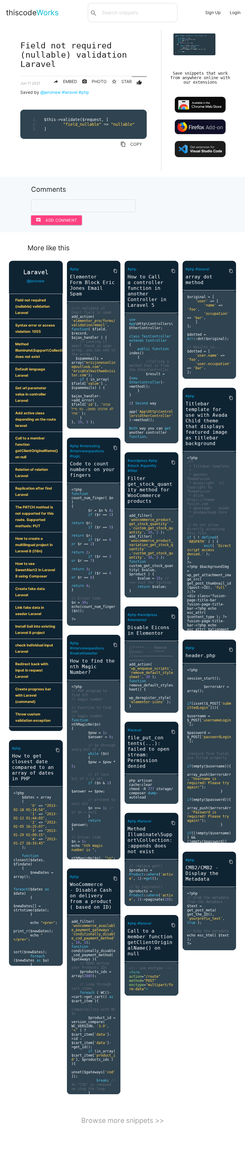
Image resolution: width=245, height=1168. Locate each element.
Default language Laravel (30, 372)
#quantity (148, 465)
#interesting (90, 446)
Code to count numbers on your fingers (92, 469)
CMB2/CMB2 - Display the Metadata (202, 873)
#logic (75, 456)
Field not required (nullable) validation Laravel (32, 306)
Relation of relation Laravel (31, 472)
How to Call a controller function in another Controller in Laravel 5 (147, 291)
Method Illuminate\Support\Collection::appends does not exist (38, 350)
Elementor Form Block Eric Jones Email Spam (92, 285)
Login (235, 12)
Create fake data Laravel (30, 591)
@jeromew (50, 92)
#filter (132, 470)
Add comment (56, 220)
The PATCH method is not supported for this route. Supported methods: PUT (34, 516)
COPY (131, 144)
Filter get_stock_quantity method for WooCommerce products (150, 490)
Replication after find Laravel (33, 491)
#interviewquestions (87, 451)
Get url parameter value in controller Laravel (30, 394)
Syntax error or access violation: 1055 (35, 328)
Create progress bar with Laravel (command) (33, 695)
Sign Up (213, 12)
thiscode (32, 12)
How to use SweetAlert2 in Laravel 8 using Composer (35, 569)
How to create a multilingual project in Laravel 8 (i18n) (34, 544)
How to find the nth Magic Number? (92, 666)
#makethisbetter (83, 653)
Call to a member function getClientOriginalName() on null (36, 447)
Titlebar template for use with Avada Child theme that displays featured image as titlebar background (206, 423)
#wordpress (137, 460)
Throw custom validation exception (32, 717)
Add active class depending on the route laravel (35, 419)
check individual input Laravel (34, 648)
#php (84, 92)
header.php (200, 655)
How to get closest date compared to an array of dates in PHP (33, 767)
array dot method (199, 279)
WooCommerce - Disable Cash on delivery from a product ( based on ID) (91, 896)
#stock (133, 465)
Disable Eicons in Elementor (148, 630)
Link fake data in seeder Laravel (29, 610)
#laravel (69, 92)
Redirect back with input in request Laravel (31, 670)
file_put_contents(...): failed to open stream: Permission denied (148, 752)
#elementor (137, 619)
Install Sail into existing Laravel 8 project (35, 629)
